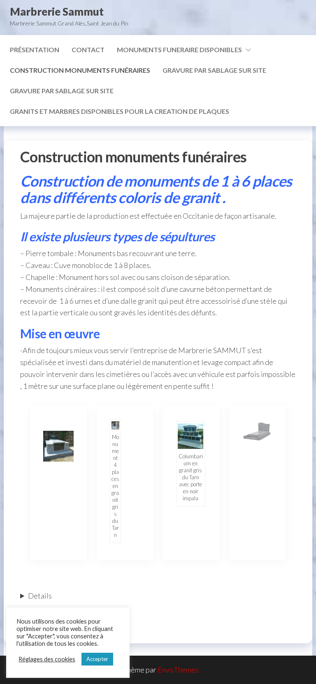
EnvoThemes (178, 669)
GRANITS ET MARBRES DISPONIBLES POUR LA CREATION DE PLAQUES (119, 111)
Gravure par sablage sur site (214, 70)
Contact (88, 49)
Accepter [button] (97, 659)
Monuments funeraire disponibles (179, 49)
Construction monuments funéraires (80, 70)
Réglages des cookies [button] (47, 659)
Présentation (34, 49)
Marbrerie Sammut (57, 11)
